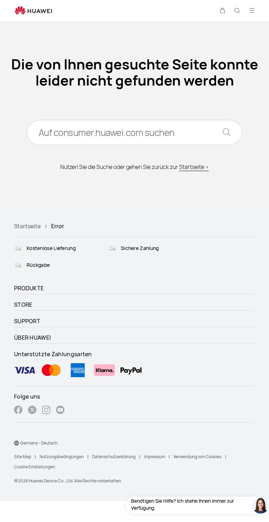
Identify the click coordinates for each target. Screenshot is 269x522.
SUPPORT (27, 321)
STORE (23, 304)
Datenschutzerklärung (114, 457)
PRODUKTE (29, 288)
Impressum (154, 457)
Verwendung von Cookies (197, 457)
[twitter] (32, 410)
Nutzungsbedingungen (62, 457)
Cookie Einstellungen (34, 467)
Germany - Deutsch (38, 443)
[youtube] (60, 410)
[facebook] (18, 410)
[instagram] (46, 410)
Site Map (22, 457)
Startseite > (194, 167)
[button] (222, 10)
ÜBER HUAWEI (32, 337)
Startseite (27, 226)
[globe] (16, 443)
